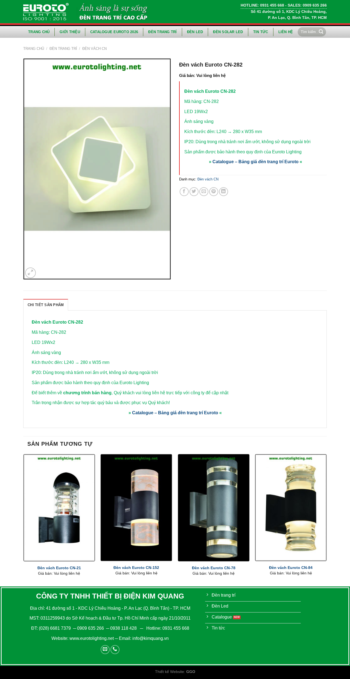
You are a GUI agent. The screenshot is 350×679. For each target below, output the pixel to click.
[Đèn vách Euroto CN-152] (136, 507)
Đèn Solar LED (228, 32)
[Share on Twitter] (194, 191)
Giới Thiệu (70, 32)
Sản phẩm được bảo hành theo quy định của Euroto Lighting (90, 382)
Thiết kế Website (169, 671)
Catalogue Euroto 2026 (114, 32)
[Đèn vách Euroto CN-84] (290, 507)
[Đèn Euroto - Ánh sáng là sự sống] (46, 11)
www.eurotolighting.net (91, 638)
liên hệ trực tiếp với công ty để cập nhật (190, 392)
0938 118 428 (123, 628)
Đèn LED (195, 32)
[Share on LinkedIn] (223, 191)
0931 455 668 (175, 628)
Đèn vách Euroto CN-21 (59, 568)
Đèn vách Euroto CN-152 (136, 567)
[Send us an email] (105, 649)
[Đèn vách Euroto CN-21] (59, 507)
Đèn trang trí (162, 32)
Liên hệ (285, 32)
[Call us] (114, 649)
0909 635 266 (90, 628)
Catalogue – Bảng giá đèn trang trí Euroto (255, 161)
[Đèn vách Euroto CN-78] (213, 507)
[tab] (45, 304)
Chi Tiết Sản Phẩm (46, 305)
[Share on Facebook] (184, 191)
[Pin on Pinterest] (213, 191)
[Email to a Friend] (203, 191)
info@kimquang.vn (150, 638)
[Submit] (321, 32)
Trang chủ (38, 32)
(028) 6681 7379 (55, 628)
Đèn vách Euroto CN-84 (291, 567)
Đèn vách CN (94, 49)
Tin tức (260, 32)
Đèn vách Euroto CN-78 (213, 568)
